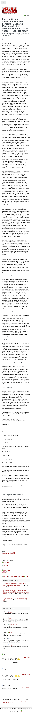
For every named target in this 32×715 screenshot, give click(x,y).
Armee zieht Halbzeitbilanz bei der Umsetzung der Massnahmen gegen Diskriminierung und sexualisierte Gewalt (16, 591)
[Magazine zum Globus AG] (16, 39)
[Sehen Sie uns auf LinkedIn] (26, 576)
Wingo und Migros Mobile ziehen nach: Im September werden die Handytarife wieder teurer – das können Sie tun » (15, 627)
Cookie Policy (15, 712)
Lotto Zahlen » (26, 657)
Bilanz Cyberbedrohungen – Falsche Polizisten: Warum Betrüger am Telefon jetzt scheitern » (16, 641)
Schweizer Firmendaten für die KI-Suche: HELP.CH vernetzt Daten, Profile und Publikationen (14, 584)
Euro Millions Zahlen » (25, 674)
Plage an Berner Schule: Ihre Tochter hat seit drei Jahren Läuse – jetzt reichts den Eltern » (14, 634)
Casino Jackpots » (26, 687)
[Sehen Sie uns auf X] (12, 576)
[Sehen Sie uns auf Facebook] (5, 576)
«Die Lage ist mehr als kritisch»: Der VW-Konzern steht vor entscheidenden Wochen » (15, 620)
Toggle (3, 3)
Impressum (11, 701)
